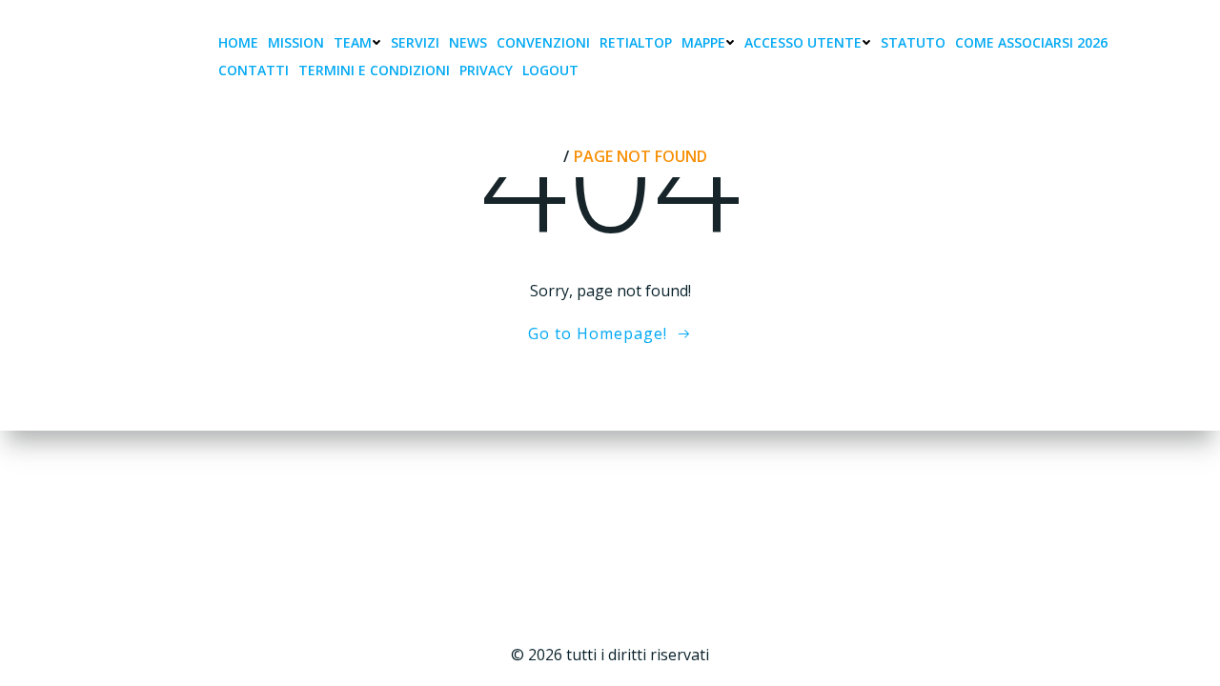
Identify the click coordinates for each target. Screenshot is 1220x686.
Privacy (486, 70)
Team (353, 42)
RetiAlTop (636, 42)
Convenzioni (543, 42)
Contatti (253, 70)
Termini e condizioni (374, 70)
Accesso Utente (803, 42)
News (468, 42)
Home (238, 42)
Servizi (415, 42)
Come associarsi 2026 (1031, 42)
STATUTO (913, 42)
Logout (550, 70)
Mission (296, 42)
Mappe (703, 42)
